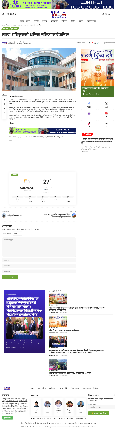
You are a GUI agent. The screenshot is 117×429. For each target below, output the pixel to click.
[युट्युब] (10, 14)
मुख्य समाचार (14, 28)
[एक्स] (8, 14)
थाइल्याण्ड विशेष (12, 294)
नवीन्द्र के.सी (47, 409)
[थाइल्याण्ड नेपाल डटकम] (58, 14)
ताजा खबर (5, 28)
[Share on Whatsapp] (95, 42)
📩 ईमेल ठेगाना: (92, 404)
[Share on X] (89, 42)
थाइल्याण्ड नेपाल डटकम (89, 94)
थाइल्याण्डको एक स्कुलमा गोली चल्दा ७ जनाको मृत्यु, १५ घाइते (70, 373)
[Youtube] (106, 115)
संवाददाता (10, 42)
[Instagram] (89, 115)
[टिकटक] (13, 14)
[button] (3, 14)
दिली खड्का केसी (58, 410)
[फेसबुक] (6, 14)
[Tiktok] (15, 14)
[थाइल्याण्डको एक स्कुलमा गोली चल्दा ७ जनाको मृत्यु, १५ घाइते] (58, 364)
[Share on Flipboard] (92, 42)
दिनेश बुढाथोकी (69, 409)
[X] (106, 105)
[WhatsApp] (106, 124)
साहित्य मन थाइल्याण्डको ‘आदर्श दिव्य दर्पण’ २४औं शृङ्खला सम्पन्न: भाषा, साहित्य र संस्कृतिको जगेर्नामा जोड (97, 141)
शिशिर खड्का (81, 409)
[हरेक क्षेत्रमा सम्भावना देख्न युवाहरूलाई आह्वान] (97, 67)
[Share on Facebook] (86, 42)
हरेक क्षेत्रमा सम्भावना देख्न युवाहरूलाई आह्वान (64, 330)
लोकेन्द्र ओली (36, 409)
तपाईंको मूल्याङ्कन (7, 233)
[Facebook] (89, 105)
